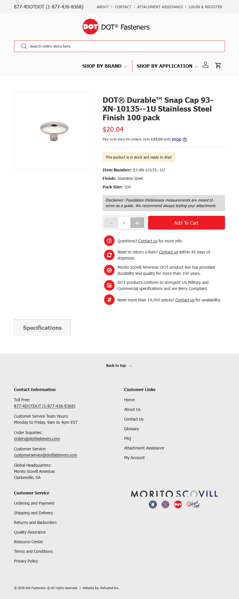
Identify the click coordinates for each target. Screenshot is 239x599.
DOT (17, 92)
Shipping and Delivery (33, 512)
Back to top (116, 365)
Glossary (131, 428)
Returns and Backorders (35, 522)
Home (129, 399)
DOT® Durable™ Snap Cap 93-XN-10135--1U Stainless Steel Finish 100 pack (86, 92)
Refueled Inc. (109, 588)
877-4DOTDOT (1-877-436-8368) (48, 6)
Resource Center (28, 541)
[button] (218, 64)
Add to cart (186, 222)
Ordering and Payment (34, 503)
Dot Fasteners (35, 588)
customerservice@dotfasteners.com (45, 454)
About (103, 6)
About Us (132, 409)
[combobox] (119, 46)
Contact (123, 6)
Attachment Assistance (160, 6)
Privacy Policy (26, 560)
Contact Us (133, 418)
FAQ (127, 438)
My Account (134, 457)
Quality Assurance (29, 531)
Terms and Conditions (33, 551)
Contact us (147, 240)
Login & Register (205, 6)
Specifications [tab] (42, 327)
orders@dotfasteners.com (37, 438)
